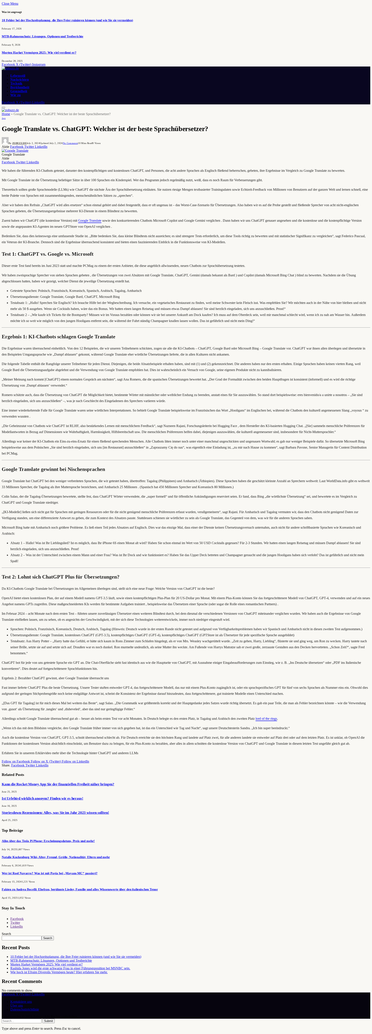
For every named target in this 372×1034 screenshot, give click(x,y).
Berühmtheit (19, 87)
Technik (16, 83)
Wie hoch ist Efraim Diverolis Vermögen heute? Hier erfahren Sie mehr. (59, 972)
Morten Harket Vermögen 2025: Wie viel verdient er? (39, 52)
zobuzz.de (19, 143)
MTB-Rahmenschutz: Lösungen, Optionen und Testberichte (42, 36)
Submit (48, 1021)
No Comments (70, 143)
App (4, 118)
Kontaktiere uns (21, 1001)
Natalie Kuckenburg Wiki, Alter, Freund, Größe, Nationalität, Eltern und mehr (56, 857)
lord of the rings (266, 718)
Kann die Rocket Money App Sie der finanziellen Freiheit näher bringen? (58, 784)
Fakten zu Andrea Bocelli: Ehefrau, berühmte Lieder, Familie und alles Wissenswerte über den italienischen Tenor (80, 889)
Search (6, 934)
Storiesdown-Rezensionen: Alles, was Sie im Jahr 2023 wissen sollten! (55, 813)
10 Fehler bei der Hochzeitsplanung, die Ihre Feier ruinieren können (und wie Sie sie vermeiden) (67, 20)
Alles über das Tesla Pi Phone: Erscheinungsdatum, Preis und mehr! (48, 841)
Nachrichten (19, 79)
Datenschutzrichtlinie (24, 1009)
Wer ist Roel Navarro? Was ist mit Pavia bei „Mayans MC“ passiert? (50, 873)
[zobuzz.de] (10, 68)
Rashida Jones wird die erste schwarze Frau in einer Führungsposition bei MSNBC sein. (70, 968)
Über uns (16, 1005)
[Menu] (3, 107)
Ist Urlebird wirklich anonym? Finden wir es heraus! (42, 798)
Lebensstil (17, 75)
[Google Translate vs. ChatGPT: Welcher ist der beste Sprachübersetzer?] (15, 150)
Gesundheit (18, 91)
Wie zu (15, 95)
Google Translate (89, 220)
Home (6, 114)
